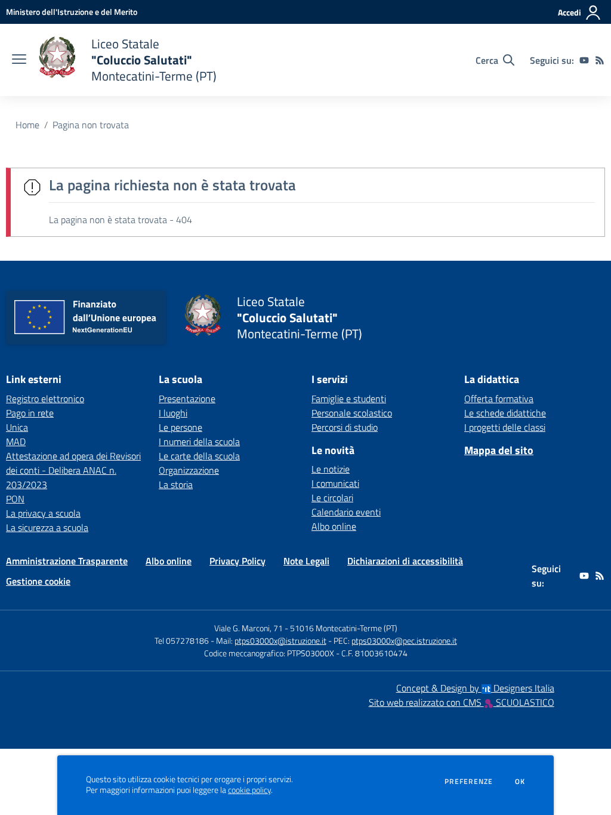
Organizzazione (189, 470)
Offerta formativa (498, 398)
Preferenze (469, 781)
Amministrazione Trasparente (67, 561)
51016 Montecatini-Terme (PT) (343, 628)
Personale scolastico (351, 413)
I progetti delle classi (504, 427)
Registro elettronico (45, 398)
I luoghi (173, 413)
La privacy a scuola (43, 513)
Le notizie (330, 469)
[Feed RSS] (599, 60)
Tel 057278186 (182, 640)
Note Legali (306, 561)
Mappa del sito (498, 450)
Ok (520, 781)
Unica (17, 427)
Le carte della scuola (199, 456)
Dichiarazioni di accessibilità (405, 561)
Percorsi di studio (344, 427)
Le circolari (332, 497)
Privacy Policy (237, 561)
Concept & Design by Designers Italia (475, 688)
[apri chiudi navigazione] (19, 60)
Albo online (333, 526)
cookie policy (249, 790)
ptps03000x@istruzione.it (280, 640)
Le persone (180, 427)
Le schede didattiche (505, 413)
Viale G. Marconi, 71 (248, 628)
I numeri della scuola (199, 441)
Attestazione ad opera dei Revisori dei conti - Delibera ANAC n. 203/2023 (73, 470)
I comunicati (335, 483)
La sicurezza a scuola (47, 527)
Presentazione (187, 398)
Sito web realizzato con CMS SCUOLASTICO (461, 702)
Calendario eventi (346, 512)
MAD (16, 441)
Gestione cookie (38, 581)
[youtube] (584, 60)
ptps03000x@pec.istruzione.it (404, 640)
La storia (176, 484)
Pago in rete (30, 413)
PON (15, 499)
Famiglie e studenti (348, 398)
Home (27, 125)
